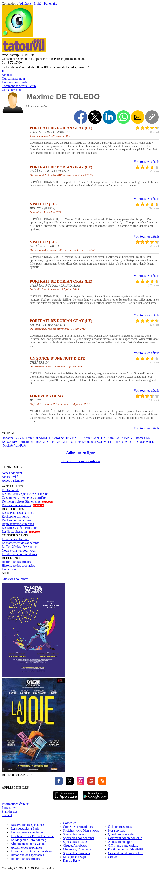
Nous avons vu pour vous (19, 550)
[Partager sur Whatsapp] (123, 117)
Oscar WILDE (147, 441)
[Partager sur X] (95, 117)
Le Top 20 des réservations (19, 546)
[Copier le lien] (152, 117)
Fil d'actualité (10, 490)
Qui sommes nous (13, 78)
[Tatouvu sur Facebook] (59, 783)
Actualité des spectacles (26, 847)
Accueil (7, 74)
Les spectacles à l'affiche (18, 512)
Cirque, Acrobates (75, 845)
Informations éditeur (15, 804)
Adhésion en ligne (80, 453)
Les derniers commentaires (19, 554)
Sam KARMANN (120, 438)
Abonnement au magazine (28, 843)
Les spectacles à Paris (25, 828)
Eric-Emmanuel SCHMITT (93, 441)
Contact (7, 815)
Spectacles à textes (75, 842)
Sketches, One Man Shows (81, 830)
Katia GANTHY (94, 438)
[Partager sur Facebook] (80, 117)
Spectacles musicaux (76, 853)
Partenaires (9, 807)
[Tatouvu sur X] (69, 783)
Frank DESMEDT (38, 438)
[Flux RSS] (101, 783)
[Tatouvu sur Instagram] (79, 783)
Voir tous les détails (146, 161)
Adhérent (25, 3)
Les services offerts (14, 82)
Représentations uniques (18, 524)
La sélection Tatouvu (15, 539)
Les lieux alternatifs (14, 531)
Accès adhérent (12, 473)
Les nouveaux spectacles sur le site (25, 494)
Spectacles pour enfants (78, 838)
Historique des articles (16, 561)
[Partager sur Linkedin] (109, 117)
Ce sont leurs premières (17, 497)
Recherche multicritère (16, 520)
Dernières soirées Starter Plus (21, 501)
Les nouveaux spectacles (27, 832)
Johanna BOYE (13, 438)
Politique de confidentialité (125, 849)
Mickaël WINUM (14, 445)
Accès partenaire (13, 480)
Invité (37, 3)
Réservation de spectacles (27, 825)
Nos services (116, 830)
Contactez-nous (12, 90)
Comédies (69, 823)
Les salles (8, 528)
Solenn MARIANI (32, 441)
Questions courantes (15, 579)
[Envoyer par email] (137, 117)
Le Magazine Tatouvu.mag (28, 840)
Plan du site (9, 811)
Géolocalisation (27, 528)
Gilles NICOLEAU (60, 441)
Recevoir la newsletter (16, 505)
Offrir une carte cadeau (80, 461)
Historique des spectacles (18, 565)
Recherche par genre (15, 516)
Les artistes (9, 569)
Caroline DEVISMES (67, 438)
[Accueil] (17, 35)
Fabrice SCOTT (124, 441)
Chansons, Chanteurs (77, 849)
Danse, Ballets (72, 860)
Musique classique (75, 857)
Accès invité (10, 476)
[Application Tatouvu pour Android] (95, 800)
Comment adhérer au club (19, 86)
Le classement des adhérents (20, 543)
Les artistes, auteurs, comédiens (31, 851)
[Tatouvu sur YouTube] (90, 783)
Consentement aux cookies (125, 853)
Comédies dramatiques (78, 826)
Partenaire (50, 3)
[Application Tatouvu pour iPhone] (66, 800)
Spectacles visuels (75, 834)
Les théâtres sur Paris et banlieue (32, 836)
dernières (41, 497)
